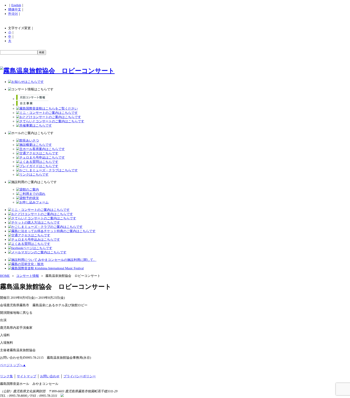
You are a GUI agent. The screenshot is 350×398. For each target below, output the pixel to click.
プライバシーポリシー (79, 376)
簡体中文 (14, 9)
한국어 (13, 13)
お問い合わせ (50, 376)
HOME (5, 275)
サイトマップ (26, 376)
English (16, 5)
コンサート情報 (27, 275)
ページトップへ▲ (13, 365)
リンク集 (6, 376)
